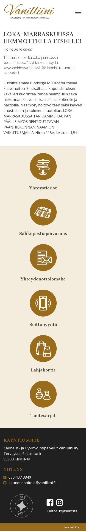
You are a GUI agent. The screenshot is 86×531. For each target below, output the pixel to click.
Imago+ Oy (71, 527)
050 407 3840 (19, 477)
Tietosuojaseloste (62, 511)
